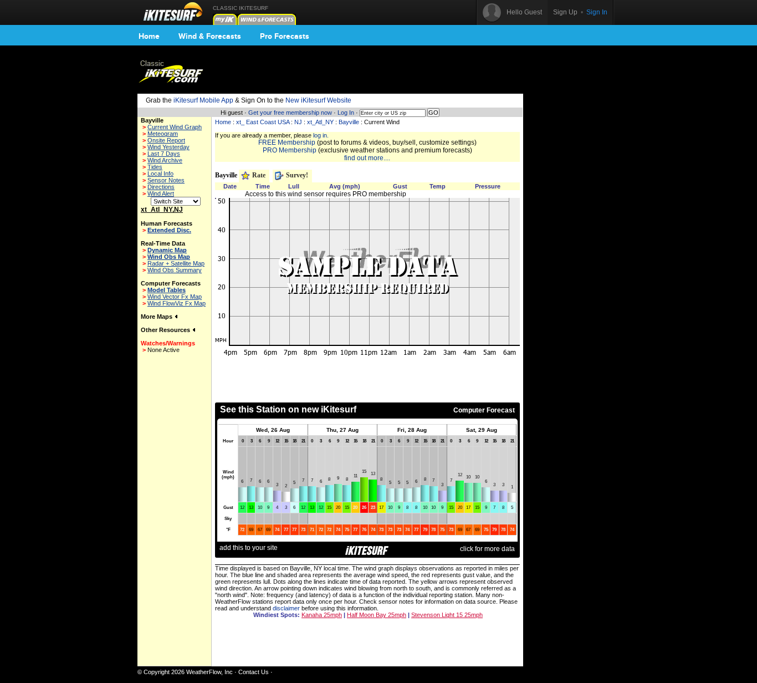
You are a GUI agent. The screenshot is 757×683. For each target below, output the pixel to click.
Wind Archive (164, 160)
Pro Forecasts (284, 36)
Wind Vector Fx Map (174, 296)
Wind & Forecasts (209, 36)
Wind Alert (160, 193)
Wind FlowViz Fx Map (176, 303)
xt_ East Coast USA (262, 122)
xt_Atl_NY (320, 122)
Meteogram (162, 133)
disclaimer (286, 608)
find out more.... (367, 158)
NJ (298, 122)
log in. (321, 135)
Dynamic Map (167, 250)
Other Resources (166, 330)
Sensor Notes (166, 180)
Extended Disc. (169, 230)
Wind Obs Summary (174, 270)
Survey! (296, 175)
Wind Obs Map (168, 256)
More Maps (157, 316)
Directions (161, 187)
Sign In (596, 12)
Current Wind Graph (174, 127)
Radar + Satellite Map (175, 263)
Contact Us (253, 672)
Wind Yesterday (168, 147)
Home (149, 36)
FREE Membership (286, 142)
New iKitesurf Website (318, 100)
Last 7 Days (163, 153)
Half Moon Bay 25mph (376, 614)
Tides (154, 167)
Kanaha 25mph (321, 614)
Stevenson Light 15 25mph (447, 614)
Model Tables (166, 290)
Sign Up (565, 12)
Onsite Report (166, 140)
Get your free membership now (290, 112)
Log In (345, 112)
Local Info (160, 173)
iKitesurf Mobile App (203, 100)
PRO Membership (289, 150)
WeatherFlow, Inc (209, 672)
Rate (257, 175)
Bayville (349, 122)
